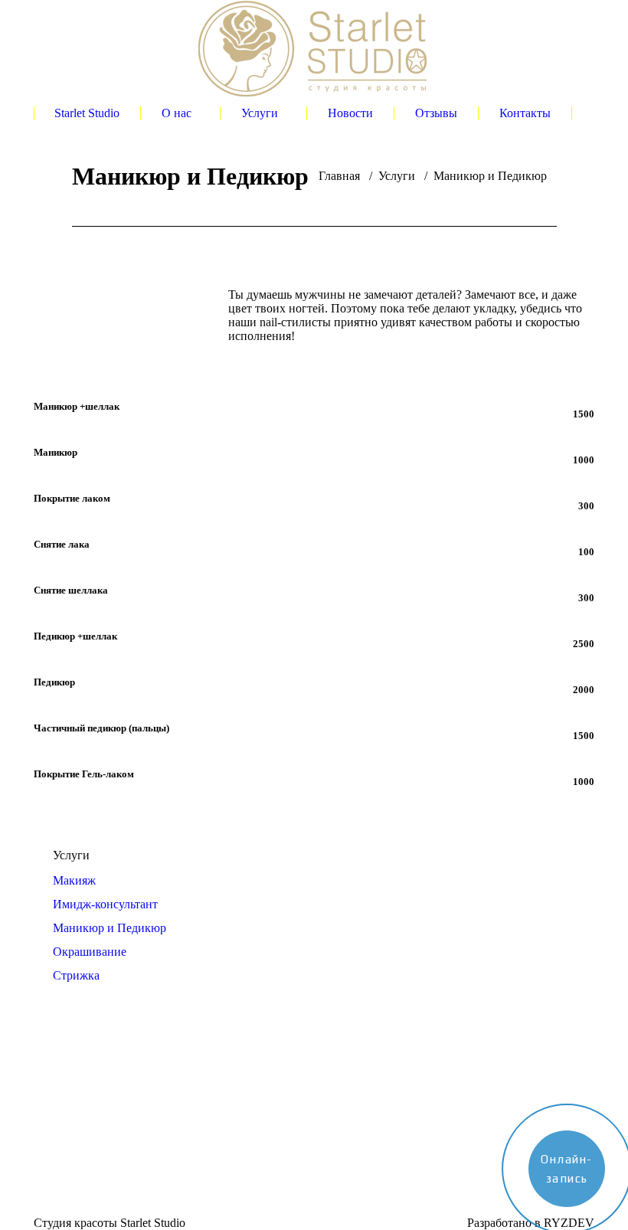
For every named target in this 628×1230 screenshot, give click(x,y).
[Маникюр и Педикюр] (239, 1109)
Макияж (74, 880)
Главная (339, 175)
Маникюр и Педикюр (109, 927)
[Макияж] (239, 1094)
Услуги (396, 175)
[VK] (68, 1128)
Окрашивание (89, 951)
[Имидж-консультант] (239, 1101)
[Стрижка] (239, 1124)
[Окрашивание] (239, 1116)
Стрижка (76, 975)
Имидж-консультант (105, 904)
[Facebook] (45, 1128)
